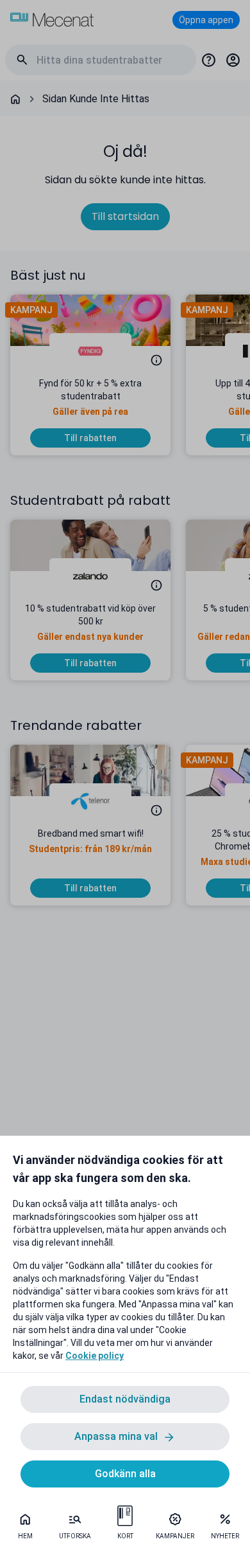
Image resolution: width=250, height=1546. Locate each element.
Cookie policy (94, 1355)
